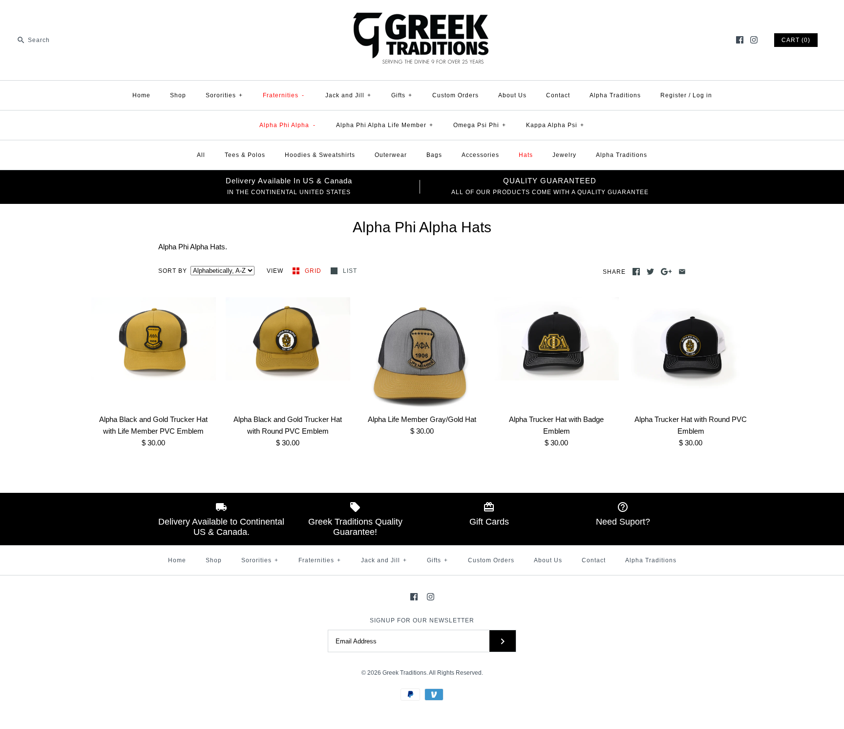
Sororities (224, 95)
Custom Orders (455, 95)
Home (141, 95)
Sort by (172, 270)
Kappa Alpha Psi (555, 125)
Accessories (480, 155)
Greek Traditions (404, 672)
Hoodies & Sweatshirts (320, 155)
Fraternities (284, 95)
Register (673, 95)
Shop (178, 95)
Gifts (401, 95)
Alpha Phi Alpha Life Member (384, 125)
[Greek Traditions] (422, 15)
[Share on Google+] (666, 271)
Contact (558, 95)
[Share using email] (682, 271)
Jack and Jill (348, 95)
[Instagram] (754, 40)
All (201, 155)
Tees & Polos (245, 155)
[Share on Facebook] (636, 271)
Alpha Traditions (615, 95)
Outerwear (391, 155)
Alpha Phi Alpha (287, 125)
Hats (526, 155)
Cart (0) (795, 40)
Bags (434, 155)
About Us (512, 95)
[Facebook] (739, 40)
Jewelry (564, 155)
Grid (314, 270)
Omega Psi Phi (479, 125)
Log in (702, 95)
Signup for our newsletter (422, 620)
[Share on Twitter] (650, 271)
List (350, 270)
